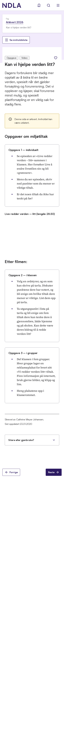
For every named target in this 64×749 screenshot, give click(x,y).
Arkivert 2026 (14, 22)
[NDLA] (11, 5)
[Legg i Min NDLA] (55, 57)
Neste (51, 472)
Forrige (14, 472)
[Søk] (48, 5)
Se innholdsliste (18, 39)
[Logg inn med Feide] (39, 5)
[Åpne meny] (58, 5)
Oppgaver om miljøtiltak (26, 136)
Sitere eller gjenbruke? (21, 440)
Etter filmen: (16, 261)
